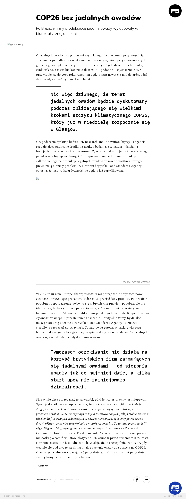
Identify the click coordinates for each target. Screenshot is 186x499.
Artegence (177, 496)
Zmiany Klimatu (43, 480)
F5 (24, 496)
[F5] (175, 10)
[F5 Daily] (175, 488)
